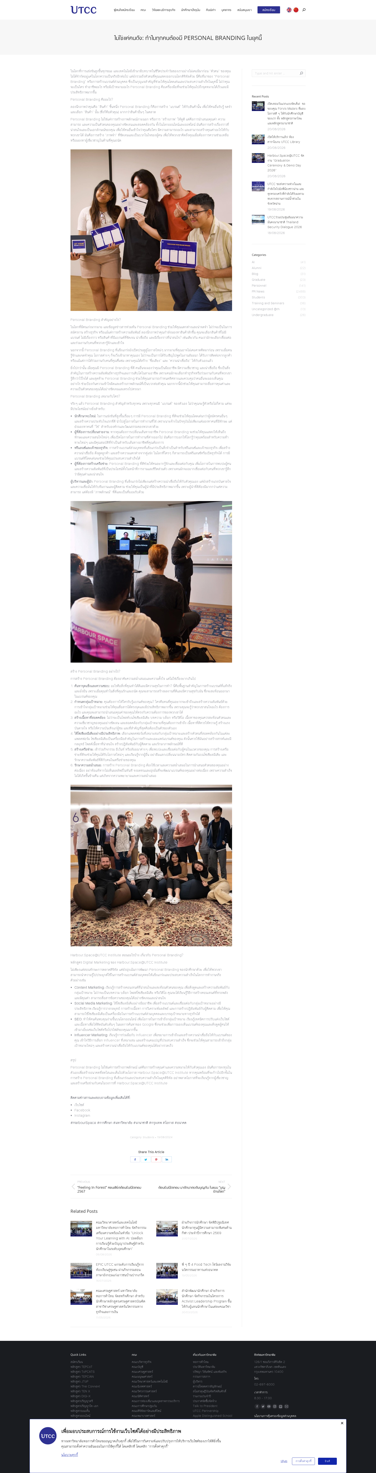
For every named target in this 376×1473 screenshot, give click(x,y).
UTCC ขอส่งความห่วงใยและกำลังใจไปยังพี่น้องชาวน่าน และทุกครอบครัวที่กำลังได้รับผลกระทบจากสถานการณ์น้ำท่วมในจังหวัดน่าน (286, 194)
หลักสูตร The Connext (85, 1386)
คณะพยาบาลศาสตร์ (143, 1415)
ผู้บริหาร (197, 1381)
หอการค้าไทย (201, 1362)
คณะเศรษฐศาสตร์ (142, 1371)
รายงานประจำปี (202, 1396)
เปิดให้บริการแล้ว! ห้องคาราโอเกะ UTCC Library (284, 139)
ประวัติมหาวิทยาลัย (204, 1367)
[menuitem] (124, 10)
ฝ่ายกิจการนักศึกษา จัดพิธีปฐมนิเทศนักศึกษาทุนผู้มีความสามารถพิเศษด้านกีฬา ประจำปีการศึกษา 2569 (207, 1227)
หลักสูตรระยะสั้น (80, 1411)
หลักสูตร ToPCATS (82, 1371)
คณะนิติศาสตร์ (140, 1396)
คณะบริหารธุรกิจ (141, 1362)
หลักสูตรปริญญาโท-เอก (84, 1406)
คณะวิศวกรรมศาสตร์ (144, 1391)
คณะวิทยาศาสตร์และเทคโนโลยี (150, 1381)
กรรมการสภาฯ (201, 1376)
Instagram (82, 1115)
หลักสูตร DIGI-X (80, 1396)
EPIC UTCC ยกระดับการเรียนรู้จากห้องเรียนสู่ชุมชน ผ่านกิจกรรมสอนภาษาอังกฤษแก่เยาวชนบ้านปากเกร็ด (120, 1270)
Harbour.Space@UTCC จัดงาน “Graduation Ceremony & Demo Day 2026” (286, 162)
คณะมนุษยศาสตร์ (142, 1376)
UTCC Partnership (206, 1411)
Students (148, 1137)
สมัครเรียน (76, 1362)
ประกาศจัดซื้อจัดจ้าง (205, 1401)
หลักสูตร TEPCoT (81, 1367)
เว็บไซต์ (79, 1104)
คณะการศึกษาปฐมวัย (144, 1406)
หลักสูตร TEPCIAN (82, 1376)
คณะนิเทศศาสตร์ (142, 1386)
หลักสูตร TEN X (80, 1391)
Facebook (82, 1110)
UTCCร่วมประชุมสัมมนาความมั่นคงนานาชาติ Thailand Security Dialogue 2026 (285, 222)
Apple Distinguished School (212, 1415)
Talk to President (205, 1406)
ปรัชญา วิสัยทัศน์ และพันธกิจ (210, 1371)
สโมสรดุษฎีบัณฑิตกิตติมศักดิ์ (209, 1391)
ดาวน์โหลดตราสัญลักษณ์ (207, 1386)
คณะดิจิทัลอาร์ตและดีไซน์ (146, 1411)
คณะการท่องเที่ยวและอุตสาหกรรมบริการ (156, 1401)
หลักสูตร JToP (79, 1381)
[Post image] (81, 1228)
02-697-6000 (264, 1384)
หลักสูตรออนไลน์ (80, 1415)
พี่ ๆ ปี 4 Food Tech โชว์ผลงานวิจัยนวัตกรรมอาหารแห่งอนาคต (206, 1267)
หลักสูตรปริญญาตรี (81, 1401)
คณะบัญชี (137, 1367)
